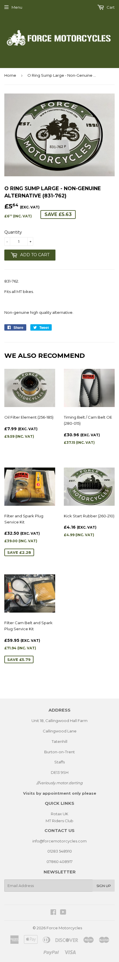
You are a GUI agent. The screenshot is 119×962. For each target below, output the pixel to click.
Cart (110, 7)
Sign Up (103, 886)
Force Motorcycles (64, 928)
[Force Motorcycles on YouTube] (63, 912)
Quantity (13, 232)
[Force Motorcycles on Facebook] (53, 912)
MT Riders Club (59, 820)
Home (10, 75)
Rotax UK (59, 813)
